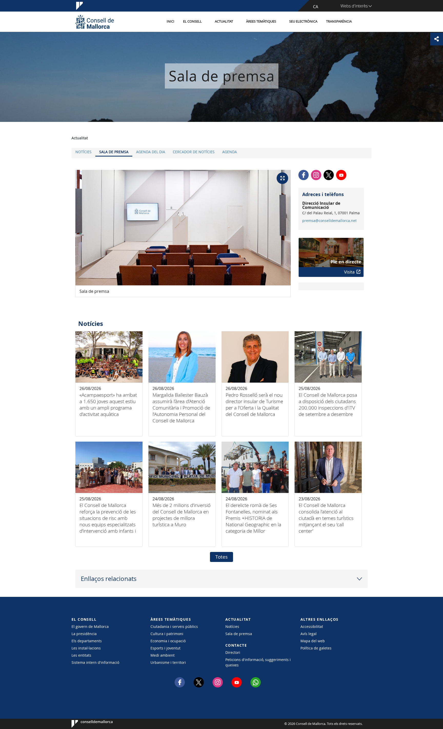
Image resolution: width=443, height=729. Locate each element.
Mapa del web (312, 640)
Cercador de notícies (194, 151)
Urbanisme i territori (168, 662)
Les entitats (81, 655)
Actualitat (224, 21)
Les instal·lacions (86, 648)
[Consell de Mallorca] (94, 21)
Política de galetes (315, 648)
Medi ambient (162, 655)
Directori (232, 652)
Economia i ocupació (168, 640)
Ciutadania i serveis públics (174, 626)
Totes (221, 556)
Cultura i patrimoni (166, 633)
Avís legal (308, 633)
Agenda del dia (150, 151)
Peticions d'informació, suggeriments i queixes (258, 662)
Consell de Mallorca (87, 724)
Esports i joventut (165, 648)
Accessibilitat (311, 626)
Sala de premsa (113, 151)
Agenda (229, 151)
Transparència (339, 21)
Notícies (83, 151)
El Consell (192, 21)
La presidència (84, 633)
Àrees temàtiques (261, 21)
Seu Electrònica (303, 21)
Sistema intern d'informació (95, 662)
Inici (170, 21)
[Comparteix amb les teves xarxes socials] (436, 39)
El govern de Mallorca (90, 626)
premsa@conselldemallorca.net (329, 221)
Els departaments (87, 640)
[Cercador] (362, 22)
